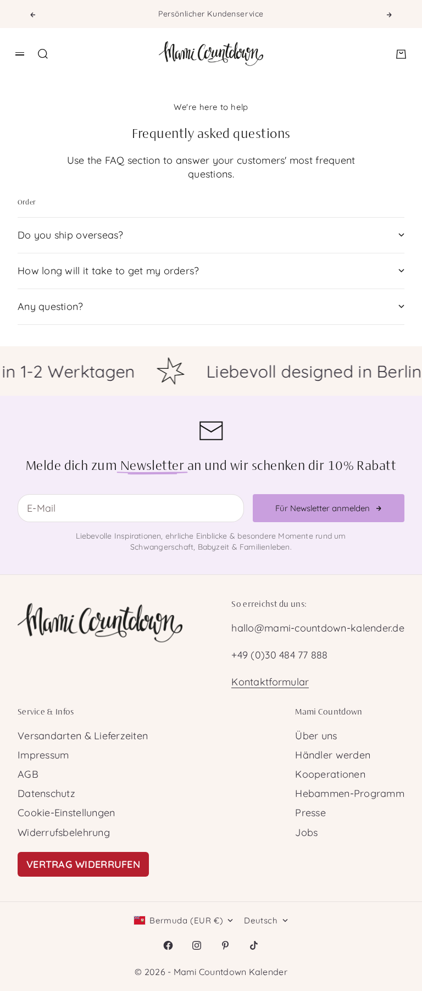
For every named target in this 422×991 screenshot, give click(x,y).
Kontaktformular (270, 682)
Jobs (306, 832)
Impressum (43, 755)
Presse (310, 812)
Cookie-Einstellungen (66, 812)
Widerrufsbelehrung (64, 832)
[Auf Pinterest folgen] (225, 945)
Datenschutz (46, 793)
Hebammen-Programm (349, 793)
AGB (28, 774)
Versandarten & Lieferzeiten (83, 735)
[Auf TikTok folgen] (253, 945)
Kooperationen (330, 774)
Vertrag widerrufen (83, 864)
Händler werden (332, 755)
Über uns (316, 735)
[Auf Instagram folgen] (196, 945)
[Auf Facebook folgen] (168, 945)
